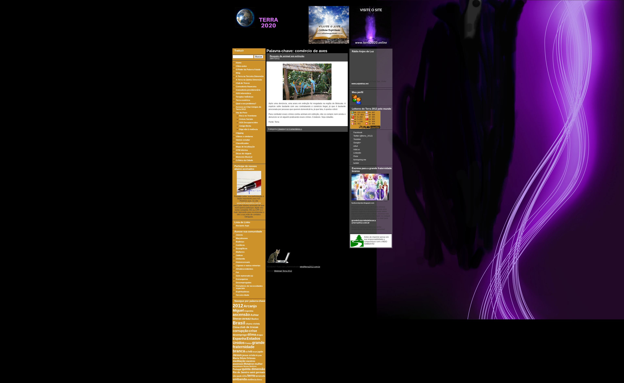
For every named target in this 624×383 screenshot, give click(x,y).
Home (238, 63)
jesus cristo (248, 355)
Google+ (357, 143)
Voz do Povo (241, 113)
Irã (247, 352)
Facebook (357, 132)
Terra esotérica (243, 100)
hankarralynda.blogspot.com (362, 203)
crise (253, 331)
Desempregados (243, 282)
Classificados (242, 143)
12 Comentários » (294, 129)
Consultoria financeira (246, 86)
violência (251, 379)
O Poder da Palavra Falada (248, 69)
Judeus (239, 255)
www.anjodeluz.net (360, 84)
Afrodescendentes (244, 269)
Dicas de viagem (243, 153)
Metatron (249, 364)
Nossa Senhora (249, 366)
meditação (239, 360)
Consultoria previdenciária (248, 90)
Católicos (240, 245)
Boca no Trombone (248, 116)
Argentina (248, 311)
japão (260, 352)
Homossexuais (243, 262)
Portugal (237, 369)
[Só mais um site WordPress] (268, 34)
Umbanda (240, 259)
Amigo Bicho (245, 126)
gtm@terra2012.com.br (310, 267)
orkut (355, 146)
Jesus (237, 355)
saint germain (257, 372)
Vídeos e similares (244, 136)
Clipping (239, 133)
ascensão (241, 315)
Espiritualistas (242, 292)
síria (244, 376)
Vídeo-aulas (241, 66)
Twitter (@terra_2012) (363, 136)
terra (251, 375)
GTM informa (242, 150)
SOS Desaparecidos (248, 122)
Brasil (239, 322)
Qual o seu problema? (246, 103)
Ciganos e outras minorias (248, 265)
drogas (259, 335)
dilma (251, 334)
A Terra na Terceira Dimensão (250, 76)
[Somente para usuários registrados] (356, 104)
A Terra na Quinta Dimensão (249, 80)
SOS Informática (243, 93)
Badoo (255, 319)
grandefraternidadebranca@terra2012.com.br (363, 221)
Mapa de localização (245, 147)
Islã (250, 351)
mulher (259, 364)
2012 (238, 305)
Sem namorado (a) (244, 276)
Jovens (239, 235)
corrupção (240, 331)
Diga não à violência (248, 129)
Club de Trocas (243, 83)
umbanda (240, 379)
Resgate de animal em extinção (287, 56)
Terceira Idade (242, 295)
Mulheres (240, 252)
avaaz (246, 318)
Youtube (357, 139)
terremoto (260, 376)
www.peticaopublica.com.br (249, 203)
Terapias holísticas (244, 97)
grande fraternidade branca (249, 347)
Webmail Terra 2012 (283, 271)
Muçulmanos (242, 238)
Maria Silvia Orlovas (244, 358)
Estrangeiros (242, 279)
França (248, 343)
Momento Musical (244, 157)
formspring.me (359, 160)
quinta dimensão (253, 369)
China (236, 327)
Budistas (240, 242)
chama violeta (253, 324)
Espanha (239, 338)
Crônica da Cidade (244, 160)
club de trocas (249, 327)
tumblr (356, 163)
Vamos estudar (243, 140)
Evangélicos (241, 248)
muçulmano (238, 366)
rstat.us (356, 149)
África (259, 380)
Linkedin (357, 153)
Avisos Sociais (246, 119)
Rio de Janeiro (241, 372)
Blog (238, 73)
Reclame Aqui (242, 226)
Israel (255, 352)
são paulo (237, 376)
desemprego (240, 335)
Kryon (259, 355)
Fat (237, 272)
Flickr (355, 156)
